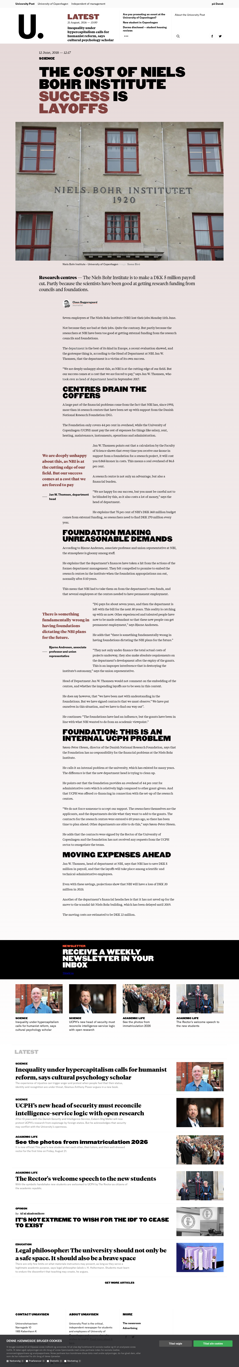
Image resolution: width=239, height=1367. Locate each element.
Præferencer (36, 1360)
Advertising (130, 1328)
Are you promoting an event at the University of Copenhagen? (144, 16)
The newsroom (132, 1323)
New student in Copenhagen (140, 22)
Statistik (55, 1360)
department (76, 348)
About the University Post (190, 14)
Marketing (73, 1360)
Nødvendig (16, 1360)
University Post (24, 3)
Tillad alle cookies (213, 1343)
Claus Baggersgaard (85, 302)
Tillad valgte (175, 1343)
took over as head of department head (88, 379)
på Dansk (218, 3)
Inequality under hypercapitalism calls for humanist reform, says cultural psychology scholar (90, 33)
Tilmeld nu (68, 973)
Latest (83, 17)
